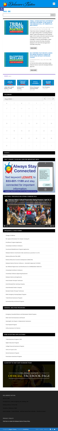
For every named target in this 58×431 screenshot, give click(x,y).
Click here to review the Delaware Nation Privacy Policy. (16, 421)
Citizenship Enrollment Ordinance (14, 245)
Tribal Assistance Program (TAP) (14, 339)
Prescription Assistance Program (14, 356)
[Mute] (51, 226)
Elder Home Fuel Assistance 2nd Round (15, 317)
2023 (44, 27)
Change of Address (10, 235)
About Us (46, 429)
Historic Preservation (34, 29)
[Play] (4, 226)
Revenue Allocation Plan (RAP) (13, 256)
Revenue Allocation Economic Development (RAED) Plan (19, 259)
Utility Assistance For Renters (13, 328)
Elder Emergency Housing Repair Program (16, 294)
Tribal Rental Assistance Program (14, 298)
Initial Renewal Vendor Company (14, 287)
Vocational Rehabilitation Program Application (17, 249)
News (40, 29)
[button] (2, 9)
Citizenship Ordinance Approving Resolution (17, 273)
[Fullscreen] (53, 226)
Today (49, 98)
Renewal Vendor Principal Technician (15, 291)
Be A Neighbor (46, 87)
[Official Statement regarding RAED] (35, 82)
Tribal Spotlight (44, 29)
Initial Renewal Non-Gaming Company (15, 284)
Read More (33, 48)
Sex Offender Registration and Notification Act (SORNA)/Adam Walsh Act (24, 266)
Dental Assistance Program (12, 353)
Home (37, 429)
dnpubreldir (33, 27)
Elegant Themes (12, 429)
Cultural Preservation (49, 27)
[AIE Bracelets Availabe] (23, 82)
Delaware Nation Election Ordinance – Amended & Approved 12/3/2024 (23, 263)
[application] (29, 212)
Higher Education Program (12, 342)
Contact (41, 429)
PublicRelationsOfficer (35, 59)
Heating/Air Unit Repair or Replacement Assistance (18, 321)
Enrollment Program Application (14, 242)
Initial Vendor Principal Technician (14, 280)
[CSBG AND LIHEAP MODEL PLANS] (10, 82)
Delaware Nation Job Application (14, 277)
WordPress (26, 429)
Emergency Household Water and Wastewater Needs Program (21, 314)
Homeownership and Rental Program (15, 301)
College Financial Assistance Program (15, 346)
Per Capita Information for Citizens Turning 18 (17, 239)
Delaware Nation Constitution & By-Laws (16, 252)
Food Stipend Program (11, 324)
